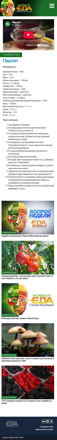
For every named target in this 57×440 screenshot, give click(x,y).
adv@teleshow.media (44, 429)
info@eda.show (46, 427)
